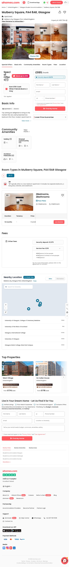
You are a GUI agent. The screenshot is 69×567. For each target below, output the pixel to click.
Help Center (25, 518)
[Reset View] (5, 312)
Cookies (33, 561)
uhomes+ (8, 498)
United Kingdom (12, 7)
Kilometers (60, 279)
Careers (31, 495)
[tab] (48, 248)
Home (4, 7)
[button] (33, 2)
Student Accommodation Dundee (12, 459)
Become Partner (28, 508)
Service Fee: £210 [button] (42, 248)
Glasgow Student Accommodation (30, 7)
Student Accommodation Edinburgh (13, 456)
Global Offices (18, 495)
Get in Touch (56, 2)
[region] (34, 299)
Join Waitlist (59, 222)
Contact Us (8, 521)
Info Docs (39, 561)
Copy (34, 281)
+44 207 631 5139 (51, 518)
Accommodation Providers (12, 508)
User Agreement (41, 105)
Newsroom (20, 498)
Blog (55, 495)
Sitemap (45, 561)
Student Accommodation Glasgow (12, 453)
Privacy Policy (56, 103)
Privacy (28, 561)
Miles (50, 279)
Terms (23, 561)
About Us (6, 495)
